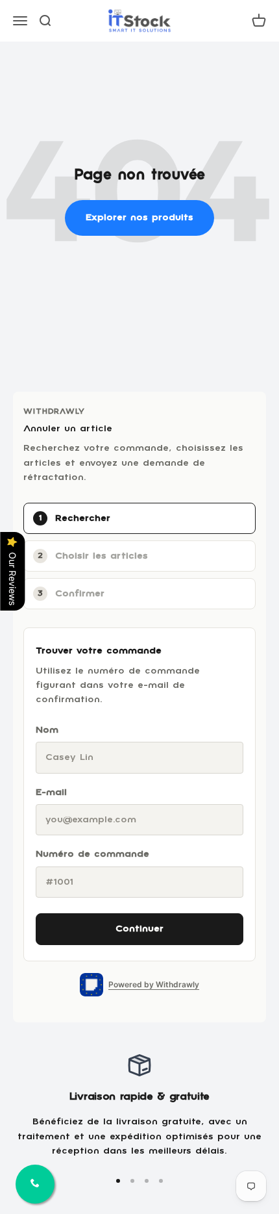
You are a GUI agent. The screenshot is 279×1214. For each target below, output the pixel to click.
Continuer (139, 928)
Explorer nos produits (139, 217)
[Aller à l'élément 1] (118, 1181)
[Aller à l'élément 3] (147, 1181)
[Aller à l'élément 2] (132, 1181)
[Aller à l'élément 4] (161, 1181)
